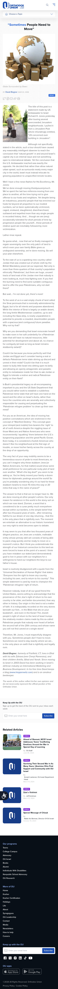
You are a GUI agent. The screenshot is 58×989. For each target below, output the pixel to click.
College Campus (10, 851)
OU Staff (29, 750)
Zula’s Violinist (30, 792)
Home (5, 890)
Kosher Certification (11, 898)
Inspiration (9, 51)
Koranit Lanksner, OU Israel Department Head (39, 778)
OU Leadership (9, 917)
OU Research (9, 878)
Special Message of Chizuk (35, 813)
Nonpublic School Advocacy (15, 874)
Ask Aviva (9, 86)
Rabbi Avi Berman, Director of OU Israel (39, 818)
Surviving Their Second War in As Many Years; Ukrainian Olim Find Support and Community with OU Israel (38, 767)
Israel (7, 46)
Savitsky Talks (11, 73)
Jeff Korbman (31, 796)
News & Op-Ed (11, 62)
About (5, 909)
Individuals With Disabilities (14, 870)
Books (5, 863)
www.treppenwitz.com (21, 672)
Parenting (9, 35)
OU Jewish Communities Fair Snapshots (10, 101)
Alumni (6, 867)
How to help (8, 932)
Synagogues (8, 913)
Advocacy (7, 855)
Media (5, 925)
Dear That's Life (10, 80)
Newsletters (8, 928)
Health (8, 25)
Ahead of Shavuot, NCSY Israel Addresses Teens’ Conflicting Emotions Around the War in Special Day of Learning (37, 743)
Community (10, 57)
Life (4, 906)
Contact (6, 921)
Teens (5, 848)
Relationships (11, 30)
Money (8, 41)
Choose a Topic (15, 14)
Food (7, 19)
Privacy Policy (9, 985)
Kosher (6, 894)
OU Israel (7, 859)
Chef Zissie (10, 92)
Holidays (6, 902)
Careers (6, 936)
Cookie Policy (22, 985)
